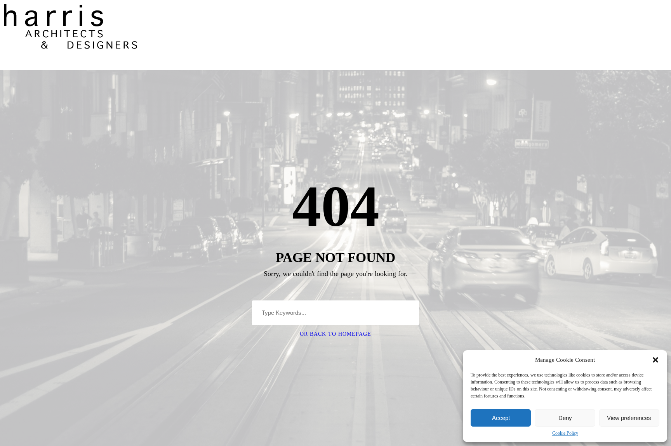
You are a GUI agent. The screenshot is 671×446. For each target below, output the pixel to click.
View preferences (629, 418)
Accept (501, 418)
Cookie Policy (565, 433)
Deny (565, 418)
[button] (655, 360)
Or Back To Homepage (335, 334)
